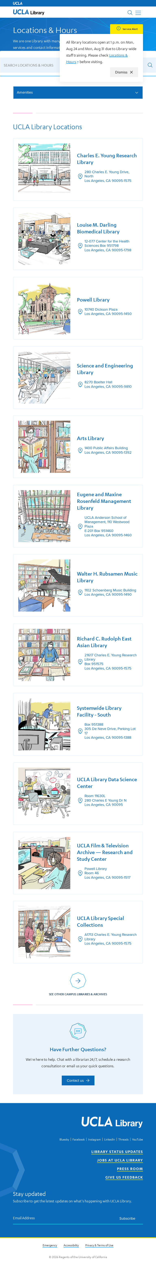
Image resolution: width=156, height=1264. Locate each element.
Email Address (24, 1217)
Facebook (79, 1139)
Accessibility (71, 1245)
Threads (123, 1139)
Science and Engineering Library (105, 369)
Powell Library (93, 300)
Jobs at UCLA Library (120, 1160)
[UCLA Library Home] (112, 1123)
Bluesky (64, 1139)
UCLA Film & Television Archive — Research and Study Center (105, 852)
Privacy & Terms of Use (99, 1245)
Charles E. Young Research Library (107, 158)
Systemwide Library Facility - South (99, 711)
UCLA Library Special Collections (100, 921)
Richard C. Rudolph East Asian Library (104, 642)
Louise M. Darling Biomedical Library (98, 228)
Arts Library (90, 438)
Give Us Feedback (124, 1177)
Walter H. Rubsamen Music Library (107, 577)
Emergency (50, 1245)
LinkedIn (109, 1139)
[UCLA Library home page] (28, 12)
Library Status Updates (117, 1151)
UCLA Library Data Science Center (107, 782)
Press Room (130, 1168)
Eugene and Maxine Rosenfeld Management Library (104, 501)
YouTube (137, 1139)
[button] (28, 12)
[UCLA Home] (17, 3)
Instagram (94, 1139)
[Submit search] (150, 65)
